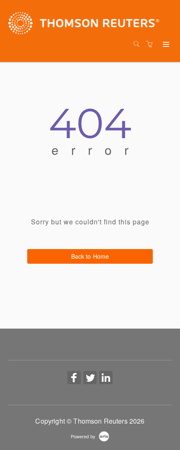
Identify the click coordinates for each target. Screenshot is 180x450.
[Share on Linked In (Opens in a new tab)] (106, 378)
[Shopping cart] (151, 44)
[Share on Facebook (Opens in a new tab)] (74, 378)
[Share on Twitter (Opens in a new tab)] (90, 378)
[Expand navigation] (165, 44)
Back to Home (90, 256)
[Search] (138, 44)
